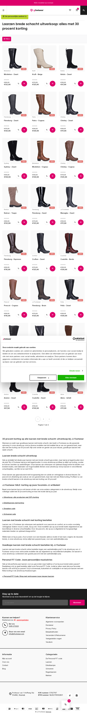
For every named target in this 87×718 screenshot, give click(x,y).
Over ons (5, 662)
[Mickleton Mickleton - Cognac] (43, 151)
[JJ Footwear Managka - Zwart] (72, 197)
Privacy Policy (51, 628)
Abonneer (77, 602)
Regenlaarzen (51, 672)
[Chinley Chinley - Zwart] (72, 105)
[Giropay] (71, 709)
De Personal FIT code (54, 658)
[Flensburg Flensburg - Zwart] (15, 105)
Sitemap (48, 712)
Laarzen (49, 662)
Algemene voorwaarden (55, 622)
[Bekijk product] (24, 83)
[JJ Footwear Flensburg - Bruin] (43, 289)
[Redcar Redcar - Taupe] (15, 197)
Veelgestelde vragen (54, 639)
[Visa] (30, 709)
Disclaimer (49, 625)
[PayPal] (16, 709)
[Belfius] (50, 709)
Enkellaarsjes (51, 665)
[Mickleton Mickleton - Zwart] (15, 58)
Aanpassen (41, 378)
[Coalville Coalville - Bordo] (72, 243)
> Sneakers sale (8, 509)
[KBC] (64, 709)
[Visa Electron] (77, 709)
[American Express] (57, 709)
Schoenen (49, 669)
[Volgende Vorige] (49, 419)
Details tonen (74, 371)
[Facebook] (70, 695)
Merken (49, 675)
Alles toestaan (70, 378)
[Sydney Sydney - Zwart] (15, 151)
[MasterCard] (23, 709)
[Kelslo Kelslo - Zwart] (72, 58)
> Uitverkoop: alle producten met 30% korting (20, 497)
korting (21, 503)
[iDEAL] (9, 709)
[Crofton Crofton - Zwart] (43, 243)
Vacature (49, 642)
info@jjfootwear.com (16, 634)
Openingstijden (23, 620)
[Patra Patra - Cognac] (43, 105)
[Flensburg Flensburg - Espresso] (15, 243)
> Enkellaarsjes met (10, 503)
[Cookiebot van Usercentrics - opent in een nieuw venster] (74, 339)
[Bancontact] (37, 709)
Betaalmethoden (52, 632)
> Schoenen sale (9, 514)
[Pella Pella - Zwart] (72, 289)
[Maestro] (43, 709)
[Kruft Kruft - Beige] (43, 58)
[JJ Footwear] (37, 10)
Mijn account (7, 658)
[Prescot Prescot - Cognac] (15, 289)
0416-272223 (14, 626)
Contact (5, 665)
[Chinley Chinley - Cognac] (72, 151)
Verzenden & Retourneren (55, 635)
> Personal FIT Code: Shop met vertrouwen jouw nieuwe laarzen (28, 576)
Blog (4, 669)
